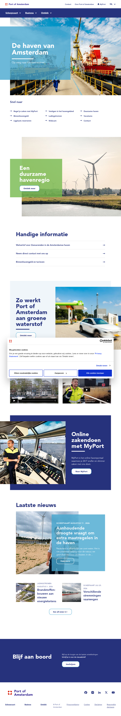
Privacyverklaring (73, 704)
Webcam (52, 121)
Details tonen (101, 365)
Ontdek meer (29, 188)
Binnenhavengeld (21, 116)
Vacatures (88, 116)
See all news (58, 612)
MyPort (103, 4)
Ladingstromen (55, 116)
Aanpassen (59, 373)
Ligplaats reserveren (22, 121)
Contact (68, 4)
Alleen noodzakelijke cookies (26, 373)
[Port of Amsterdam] (17, 4)
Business (29, 13)
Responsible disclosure (111, 705)
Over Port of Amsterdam (84, 4)
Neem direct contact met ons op (32, 253)
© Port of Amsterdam (57, 705)
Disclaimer (98, 704)
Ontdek (45, 13)
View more (65, 561)
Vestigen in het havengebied (61, 111)
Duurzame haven (91, 111)
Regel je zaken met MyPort (26, 111)
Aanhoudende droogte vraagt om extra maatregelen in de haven (77, 535)
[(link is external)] (86, 692)
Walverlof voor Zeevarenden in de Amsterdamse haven (43, 245)
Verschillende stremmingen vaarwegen (92, 595)
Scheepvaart (12, 13)
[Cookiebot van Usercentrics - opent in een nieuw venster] (101, 341)
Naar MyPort (81, 471)
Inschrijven (70, 664)
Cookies (87, 704)
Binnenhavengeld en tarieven (30, 261)
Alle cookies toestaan (95, 373)
